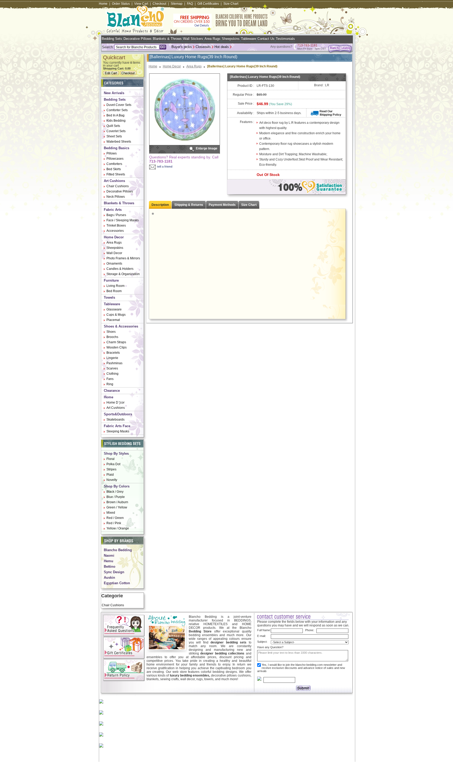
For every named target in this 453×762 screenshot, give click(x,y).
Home (103, 4)
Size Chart (230, 4)
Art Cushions (114, 181)
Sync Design (114, 572)
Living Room (115, 286)
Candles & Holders (119, 269)
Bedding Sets (112, 39)
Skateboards (115, 419)
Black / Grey (114, 491)
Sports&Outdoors (118, 414)
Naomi (109, 555)
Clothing (112, 373)
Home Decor (114, 237)
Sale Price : (246, 103)
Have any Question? (270, 647)
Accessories (115, 231)
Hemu (108, 561)
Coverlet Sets (116, 131)
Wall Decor (114, 253)
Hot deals (221, 47)
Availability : (245, 113)
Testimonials (285, 39)
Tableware (248, 39)
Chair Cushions (117, 186)
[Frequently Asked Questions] (123, 635)
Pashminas (114, 363)
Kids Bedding (116, 120)
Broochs (112, 337)
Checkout (159, 4)
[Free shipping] (220, 26)
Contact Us (265, 39)
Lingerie (112, 358)
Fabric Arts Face (117, 426)
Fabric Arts (113, 210)
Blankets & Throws (167, 39)
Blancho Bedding (118, 550)
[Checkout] (129, 74)
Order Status (121, 4)
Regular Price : (243, 94)
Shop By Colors (117, 486)
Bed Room (114, 291)
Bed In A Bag (115, 115)
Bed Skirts (113, 169)
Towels (109, 297)
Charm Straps (116, 342)
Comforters (114, 164)
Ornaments (114, 263)
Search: (108, 47)
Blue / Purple (115, 497)
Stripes (111, 469)
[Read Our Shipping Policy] (326, 115)
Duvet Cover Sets (118, 105)
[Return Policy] (123, 680)
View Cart (141, 4)
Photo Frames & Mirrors (123, 258)
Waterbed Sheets (118, 141)
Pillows (111, 153)
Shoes (111, 332)
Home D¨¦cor (115, 402)
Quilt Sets (113, 126)
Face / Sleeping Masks (122, 220)
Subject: (262, 641)
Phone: (309, 630)
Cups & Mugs (116, 314)
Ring (109, 384)
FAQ (190, 4)
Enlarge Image (206, 148)
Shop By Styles (116, 453)
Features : (247, 122)
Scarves (112, 368)
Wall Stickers (193, 39)
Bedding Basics (116, 148)
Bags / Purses (116, 215)
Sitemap (176, 4)
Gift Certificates (208, 4)
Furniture (111, 280)
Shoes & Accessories (121, 326)
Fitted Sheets (115, 174)
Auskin (109, 577)
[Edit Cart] (111, 74)
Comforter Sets (117, 110)
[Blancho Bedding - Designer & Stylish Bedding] (135, 31)
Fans (110, 379)
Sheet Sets (114, 136)
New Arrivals (114, 93)
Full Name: (264, 630)
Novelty (111, 480)
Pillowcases (114, 158)
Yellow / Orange (117, 528)
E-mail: (261, 635)
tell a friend (164, 166)
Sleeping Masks (117, 431)
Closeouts (203, 47)
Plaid (110, 474)
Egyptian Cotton (117, 583)
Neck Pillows (115, 196)
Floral (110, 459)
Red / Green (115, 518)
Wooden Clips (116, 347)
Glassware (114, 309)
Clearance (112, 391)
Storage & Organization (123, 274)
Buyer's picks (181, 47)
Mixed (110, 512)
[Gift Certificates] (123, 657)
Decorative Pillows (137, 39)
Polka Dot (113, 464)
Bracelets (113, 353)
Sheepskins (231, 39)
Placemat (113, 320)
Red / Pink (113, 523)
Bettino (109, 566)
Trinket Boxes (116, 225)
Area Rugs (212, 39)
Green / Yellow (116, 507)
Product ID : (246, 86)
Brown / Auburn (117, 502)
